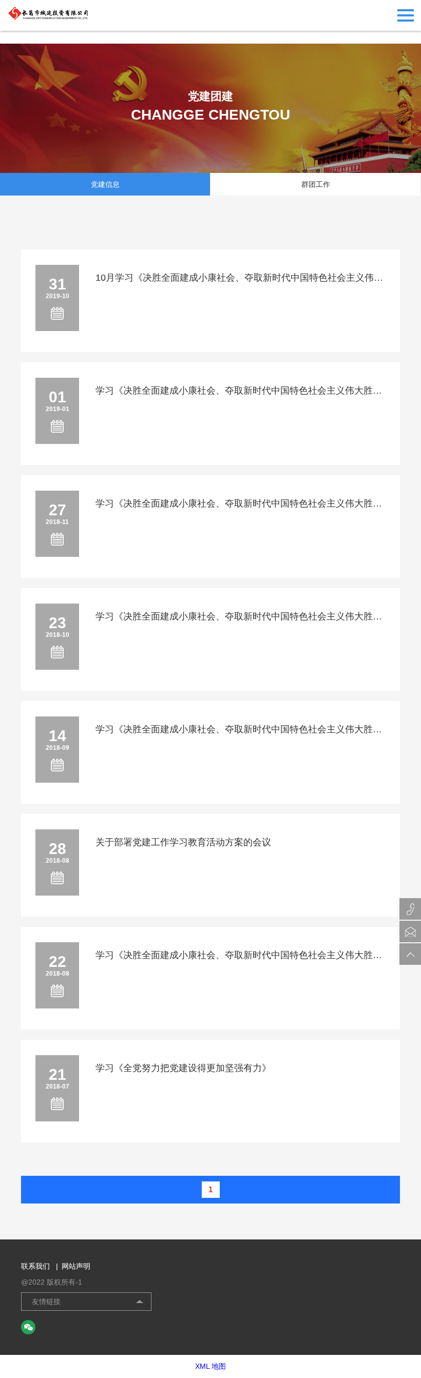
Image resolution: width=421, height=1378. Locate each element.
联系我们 (39, 1266)
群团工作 (315, 184)
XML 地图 (210, 1366)
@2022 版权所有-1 (51, 1282)
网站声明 (76, 1266)
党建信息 (105, 184)
